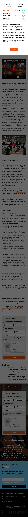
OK (14, 49)
